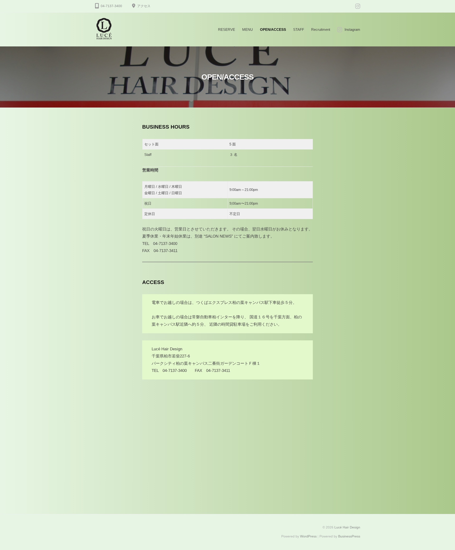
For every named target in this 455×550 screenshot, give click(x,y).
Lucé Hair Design (347, 527)
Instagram (352, 29)
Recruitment (320, 29)
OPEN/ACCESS (273, 29)
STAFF (298, 29)
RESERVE (226, 29)
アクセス (143, 6)
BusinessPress (349, 536)
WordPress (308, 536)
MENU (247, 29)
